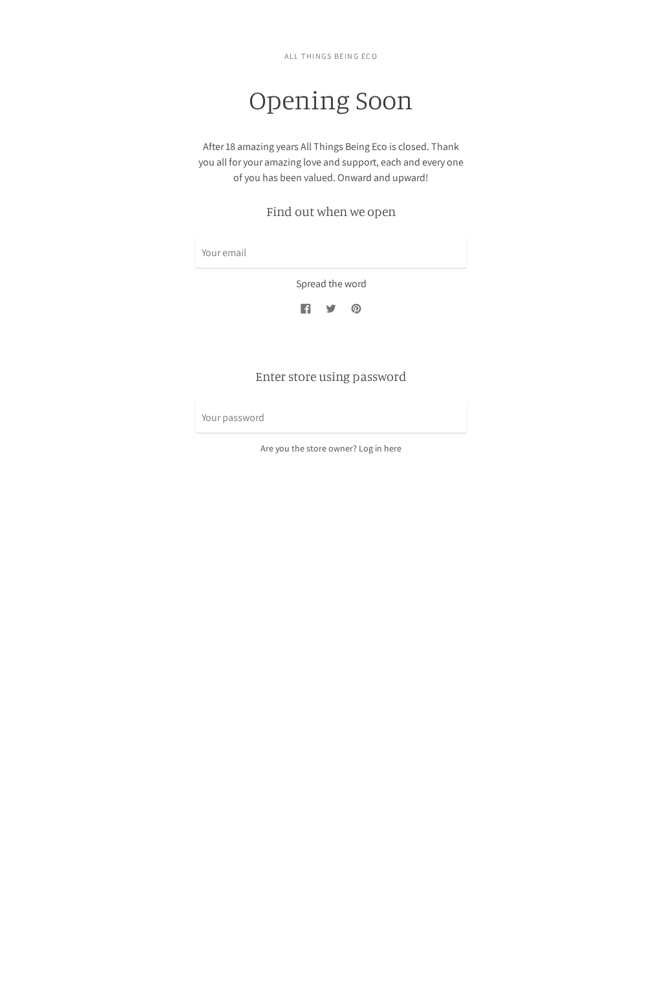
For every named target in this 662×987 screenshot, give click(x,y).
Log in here (380, 448)
